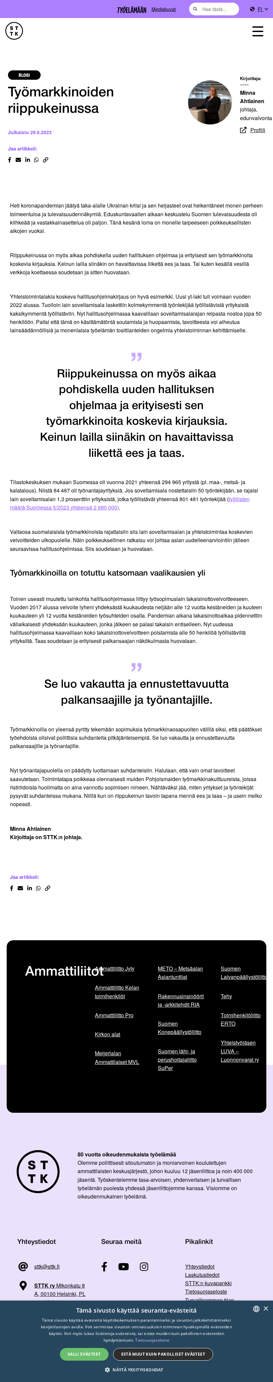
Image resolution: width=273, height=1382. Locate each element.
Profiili (257, 130)
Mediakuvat (163, 8)
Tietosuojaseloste (206, 1291)
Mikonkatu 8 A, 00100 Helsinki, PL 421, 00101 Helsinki (51, 1294)
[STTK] (14, 30)
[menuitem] (262, 9)
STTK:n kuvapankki (208, 1283)
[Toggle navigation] (257, 31)
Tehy (226, 996)
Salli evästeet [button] (84, 1354)
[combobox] (214, 9)
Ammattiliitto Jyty (115, 968)
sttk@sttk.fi (47, 1266)
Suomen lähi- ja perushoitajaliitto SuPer (177, 1059)
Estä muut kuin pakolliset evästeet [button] (163, 1354)
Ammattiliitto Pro (114, 1015)
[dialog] (136, 1341)
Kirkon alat (107, 1034)
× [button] (265, 1308)
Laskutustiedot (202, 1275)
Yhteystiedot (199, 1266)
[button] (136, 1370)
